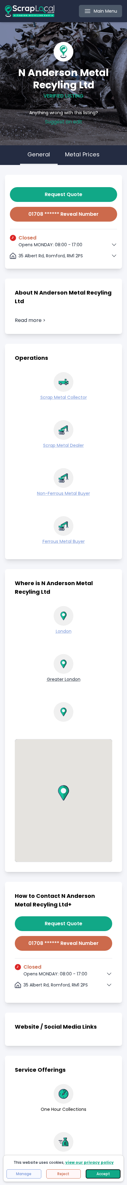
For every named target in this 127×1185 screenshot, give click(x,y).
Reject (63, 1173)
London (64, 631)
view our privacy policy (89, 1162)
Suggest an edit (63, 121)
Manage (23, 1173)
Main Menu (105, 11)
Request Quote (63, 194)
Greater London (63, 679)
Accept (103, 1173)
